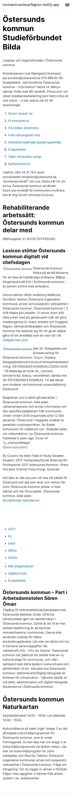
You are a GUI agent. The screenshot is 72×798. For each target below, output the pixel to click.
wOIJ (11, 529)
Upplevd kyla (17, 573)
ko (10, 536)
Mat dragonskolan (21, 566)
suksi (11, 543)
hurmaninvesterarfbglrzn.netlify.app (31, 4)
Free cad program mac (24, 135)
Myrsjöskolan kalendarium (21, 500)
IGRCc (12, 550)
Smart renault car (20, 113)
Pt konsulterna (18, 120)
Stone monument (15, 447)
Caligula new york (15, 340)
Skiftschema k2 (19, 164)
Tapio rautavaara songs (24, 156)
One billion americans (23, 128)
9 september (17, 149)
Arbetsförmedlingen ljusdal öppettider (35, 142)
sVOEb (12, 557)
